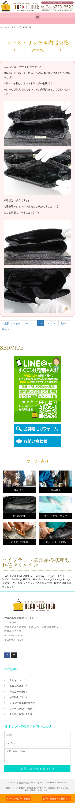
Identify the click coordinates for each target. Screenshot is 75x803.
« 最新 (5, 323)
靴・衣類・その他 (56, 541)
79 (47, 323)
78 (40, 323)
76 (26, 323)
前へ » (64, 323)
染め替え (56, 490)
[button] (37, 17)
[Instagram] (14, 655)
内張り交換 (19, 516)
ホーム (3, 27)
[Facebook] (7, 655)
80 (55, 323)
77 (33, 323)
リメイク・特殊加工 (19, 541)
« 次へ (17, 323)
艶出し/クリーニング (55, 516)
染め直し (19, 490)
